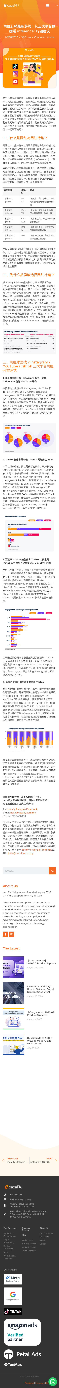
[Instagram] (11, 934)
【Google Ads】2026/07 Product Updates (40, 1013)
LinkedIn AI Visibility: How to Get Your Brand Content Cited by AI (40, 989)
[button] (47, 5)
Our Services (10, 1228)
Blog (24, 1235)
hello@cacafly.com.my (23, 812)
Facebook (29, 1383)
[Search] (52, 870)
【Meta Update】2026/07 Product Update (41, 962)
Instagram (40, 1383)
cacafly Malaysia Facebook (23, 809)
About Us (44, 1228)
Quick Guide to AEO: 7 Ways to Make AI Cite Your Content (40, 1041)
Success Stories (26, 1229)
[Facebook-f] (5, 934)
